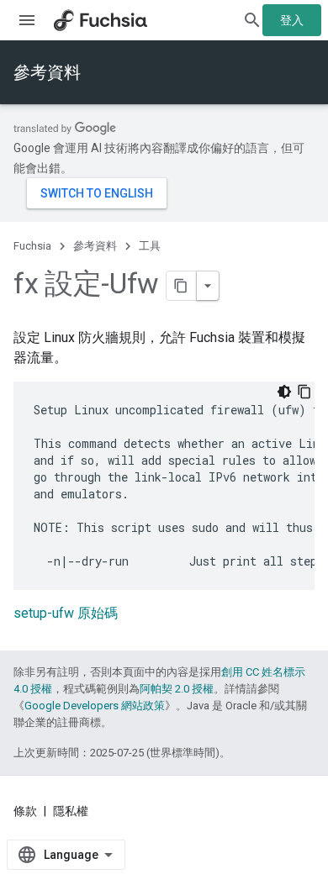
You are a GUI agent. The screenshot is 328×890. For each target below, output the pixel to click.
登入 (292, 20)
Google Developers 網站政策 (94, 705)
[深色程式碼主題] (284, 392)
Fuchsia (32, 246)
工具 (150, 246)
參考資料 (47, 72)
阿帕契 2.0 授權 (177, 688)
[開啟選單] (27, 20)
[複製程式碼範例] (304, 392)
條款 (25, 811)
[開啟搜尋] (252, 20)
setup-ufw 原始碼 (65, 613)
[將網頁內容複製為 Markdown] (182, 285)
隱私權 (70, 811)
